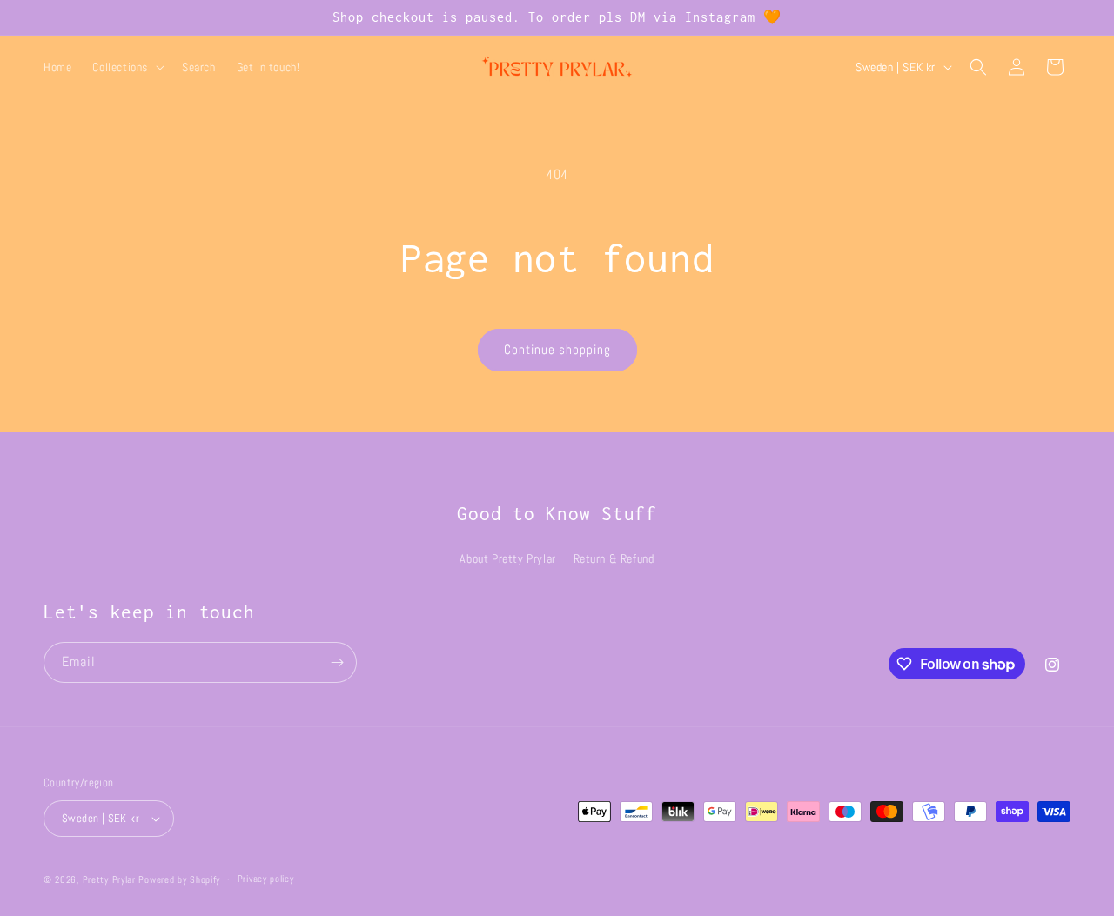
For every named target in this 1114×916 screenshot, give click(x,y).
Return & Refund (614, 558)
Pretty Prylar (109, 879)
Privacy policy (266, 879)
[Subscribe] (337, 662)
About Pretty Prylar (507, 558)
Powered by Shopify (179, 879)
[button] (126, 67)
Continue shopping (557, 349)
